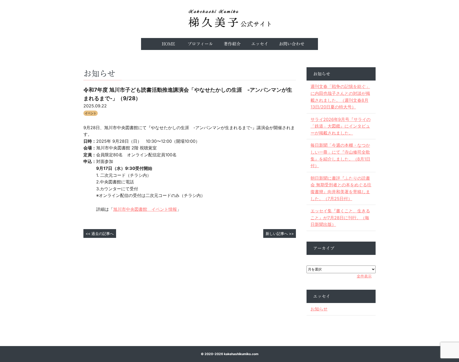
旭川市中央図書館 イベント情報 (145, 209)
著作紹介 (232, 44)
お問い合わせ (291, 44)
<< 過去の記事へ (100, 233)
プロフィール (200, 44)
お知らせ (319, 309)
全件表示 (364, 276)
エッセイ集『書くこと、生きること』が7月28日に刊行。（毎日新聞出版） (340, 217)
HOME (168, 44)
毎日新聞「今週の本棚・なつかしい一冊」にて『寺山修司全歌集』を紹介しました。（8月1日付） (340, 155)
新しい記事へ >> (280, 233)
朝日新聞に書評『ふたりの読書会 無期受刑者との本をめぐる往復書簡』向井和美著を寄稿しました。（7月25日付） (341, 188)
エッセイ (259, 44)
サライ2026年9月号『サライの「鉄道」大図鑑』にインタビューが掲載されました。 (341, 126)
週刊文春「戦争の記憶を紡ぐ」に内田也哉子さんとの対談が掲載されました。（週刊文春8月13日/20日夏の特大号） (340, 97)
